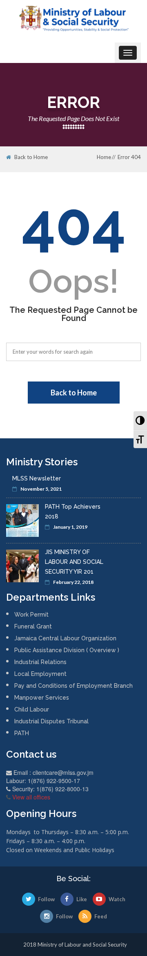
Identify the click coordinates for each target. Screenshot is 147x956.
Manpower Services (41, 697)
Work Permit (31, 614)
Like (81, 899)
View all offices (31, 797)
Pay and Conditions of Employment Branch (73, 685)
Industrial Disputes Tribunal (51, 721)
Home (104, 157)
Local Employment (40, 674)
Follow (46, 899)
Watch (117, 899)
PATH (21, 733)
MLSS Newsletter (36, 478)
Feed (100, 916)
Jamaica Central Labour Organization (65, 638)
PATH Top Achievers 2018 (72, 511)
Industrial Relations (40, 662)
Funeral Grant (33, 626)
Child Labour (31, 709)
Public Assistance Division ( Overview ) (66, 650)
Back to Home (31, 157)
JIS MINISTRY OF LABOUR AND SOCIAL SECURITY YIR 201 (74, 562)
